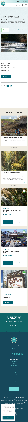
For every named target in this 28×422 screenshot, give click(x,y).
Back (5, 11)
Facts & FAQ (14, 374)
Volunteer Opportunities (14, 377)
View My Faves (14, 29)
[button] (8, 86)
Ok (8, 417)
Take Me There (13, 325)
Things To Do (14, 363)
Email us (14, 348)
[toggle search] (22, 5)
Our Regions (14, 361)
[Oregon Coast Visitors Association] (3, 3)
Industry (25, 1)
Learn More (8, 222)
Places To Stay (14, 365)
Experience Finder (14, 379)
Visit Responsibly (14, 376)
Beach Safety (14, 381)
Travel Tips (14, 372)
